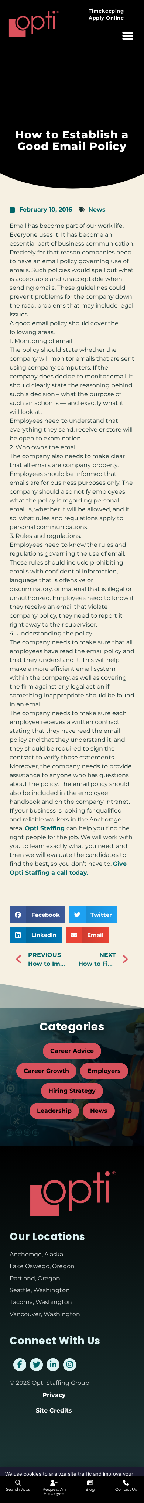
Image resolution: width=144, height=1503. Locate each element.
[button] (128, 36)
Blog (90, 1489)
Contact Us (126, 1489)
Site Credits (54, 1410)
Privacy (54, 1395)
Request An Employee (54, 1491)
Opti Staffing (45, 828)
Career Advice (72, 1050)
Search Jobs (18, 1489)
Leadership (54, 1110)
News (97, 209)
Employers (104, 1070)
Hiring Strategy (72, 1090)
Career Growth (46, 1070)
